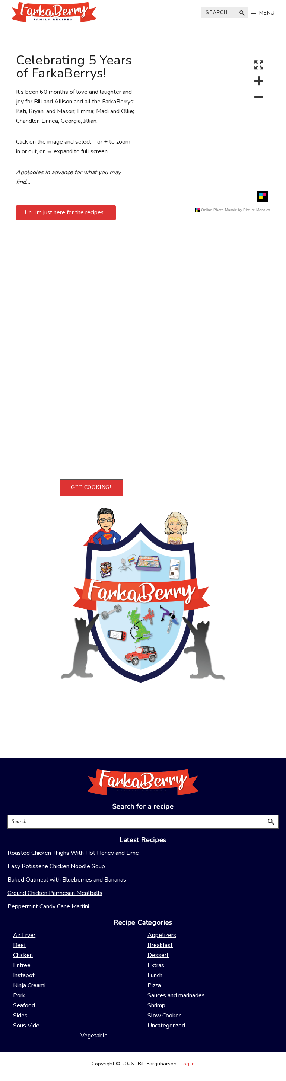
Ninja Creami (29, 985)
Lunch (154, 975)
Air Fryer (24, 935)
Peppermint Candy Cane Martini (48, 906)
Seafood (24, 1005)
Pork (19, 995)
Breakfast (160, 945)
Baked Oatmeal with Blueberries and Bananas (66, 880)
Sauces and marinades (176, 995)
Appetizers (161, 935)
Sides (20, 1015)
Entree (22, 965)
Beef (19, 945)
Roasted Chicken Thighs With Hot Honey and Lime (73, 853)
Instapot (24, 975)
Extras (155, 965)
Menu (267, 12)
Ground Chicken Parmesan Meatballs (54, 893)
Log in (188, 1063)
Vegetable (94, 1036)
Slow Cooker (164, 1015)
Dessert (158, 955)
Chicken (23, 955)
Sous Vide (26, 1025)
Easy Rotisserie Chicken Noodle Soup (56, 866)
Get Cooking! (91, 487)
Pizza (154, 985)
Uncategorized (166, 1025)
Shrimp (156, 1005)
